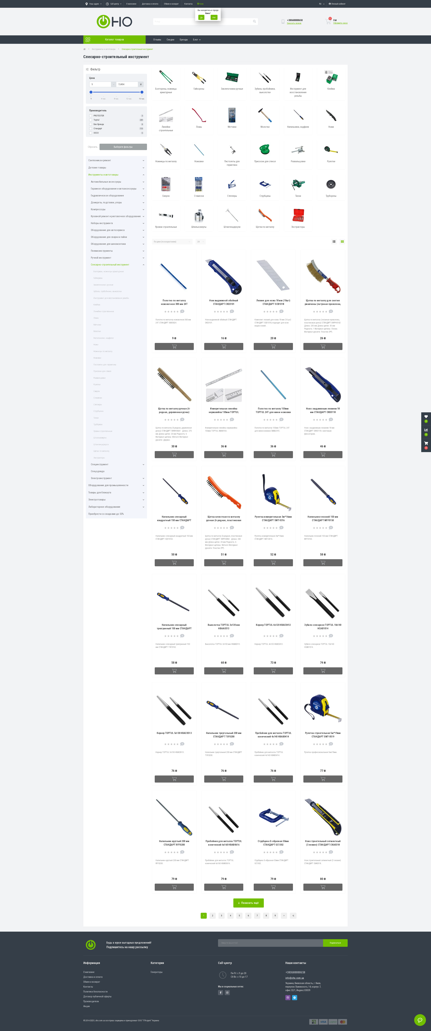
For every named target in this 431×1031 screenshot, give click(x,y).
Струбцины (98, 411)
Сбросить (92, 147)
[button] (426, 445)
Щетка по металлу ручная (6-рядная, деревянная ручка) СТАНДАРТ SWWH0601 (174, 412)
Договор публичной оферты (97, 996)
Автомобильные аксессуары (106, 181)
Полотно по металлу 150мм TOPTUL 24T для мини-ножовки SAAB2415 (273, 412)
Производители (91, 1001)
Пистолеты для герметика (104, 364)
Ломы (96, 318)
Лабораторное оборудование (104, 506)
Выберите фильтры (123, 147)
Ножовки (97, 358)
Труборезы (98, 424)
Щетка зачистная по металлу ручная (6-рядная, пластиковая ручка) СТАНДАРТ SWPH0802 (223, 520)
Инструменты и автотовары (103, 49)
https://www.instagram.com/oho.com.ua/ (227, 992)
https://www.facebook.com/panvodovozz (220, 992)
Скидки (170, 39)
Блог (195, 39)
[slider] (91, 92)
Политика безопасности (95, 991)
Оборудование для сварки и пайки (109, 237)
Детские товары (97, 167)
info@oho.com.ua (294, 978)
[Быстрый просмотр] (191, 265)
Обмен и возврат (171, 4)
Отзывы (157, 39)
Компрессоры (98, 209)
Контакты (188, 4)
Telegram (294, 997)
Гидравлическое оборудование (107, 195)
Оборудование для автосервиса (108, 230)
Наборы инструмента (102, 223)
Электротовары (97, 499)
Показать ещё (250, 903)
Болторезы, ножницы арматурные (108, 271)
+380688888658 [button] (295, 972)
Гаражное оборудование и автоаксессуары (113, 188)
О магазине (131, 4)
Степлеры (97, 404)
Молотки (97, 331)
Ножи (95, 344)
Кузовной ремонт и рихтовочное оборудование (116, 216)
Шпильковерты (100, 437)
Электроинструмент (101, 478)
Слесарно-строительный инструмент (110, 264)
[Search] (254, 21)
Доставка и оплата (150, 4)
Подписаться (335, 943)
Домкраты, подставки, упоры (106, 202)
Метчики (97, 324)
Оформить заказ (340, 23)
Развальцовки (99, 378)
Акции (86, 1006)
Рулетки (97, 384)
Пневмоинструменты (102, 250)
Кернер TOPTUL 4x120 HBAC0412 (273, 625)
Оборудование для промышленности (108, 485)
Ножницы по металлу (102, 351)
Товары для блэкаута (99, 492)
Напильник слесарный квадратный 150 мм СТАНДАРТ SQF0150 (174, 520)
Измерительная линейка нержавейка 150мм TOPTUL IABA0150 (224, 412)
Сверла (96, 391)
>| (293, 915)
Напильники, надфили (103, 338)
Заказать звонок (294, 23)
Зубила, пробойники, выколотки (107, 291)
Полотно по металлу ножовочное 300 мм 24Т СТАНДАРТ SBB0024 (174, 304)
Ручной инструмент (101, 257)
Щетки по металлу (101, 451)
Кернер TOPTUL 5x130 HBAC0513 (174, 733)
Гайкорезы (98, 278)
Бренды (184, 39)
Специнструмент (99, 464)
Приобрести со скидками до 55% (106, 513)
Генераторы (156, 972)
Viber (287, 997)
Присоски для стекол (102, 371)
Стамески (97, 397)
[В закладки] (191, 254)
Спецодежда (97, 471)
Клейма (96, 304)
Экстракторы (99, 457)
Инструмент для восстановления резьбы (111, 298)
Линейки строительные (103, 311)
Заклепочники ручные (103, 284)
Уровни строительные (102, 431)
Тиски (96, 418)
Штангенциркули (101, 444)
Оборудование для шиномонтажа (108, 244)
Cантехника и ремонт (99, 160)
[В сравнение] (191, 260)
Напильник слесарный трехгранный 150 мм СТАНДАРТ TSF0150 (174, 628)
